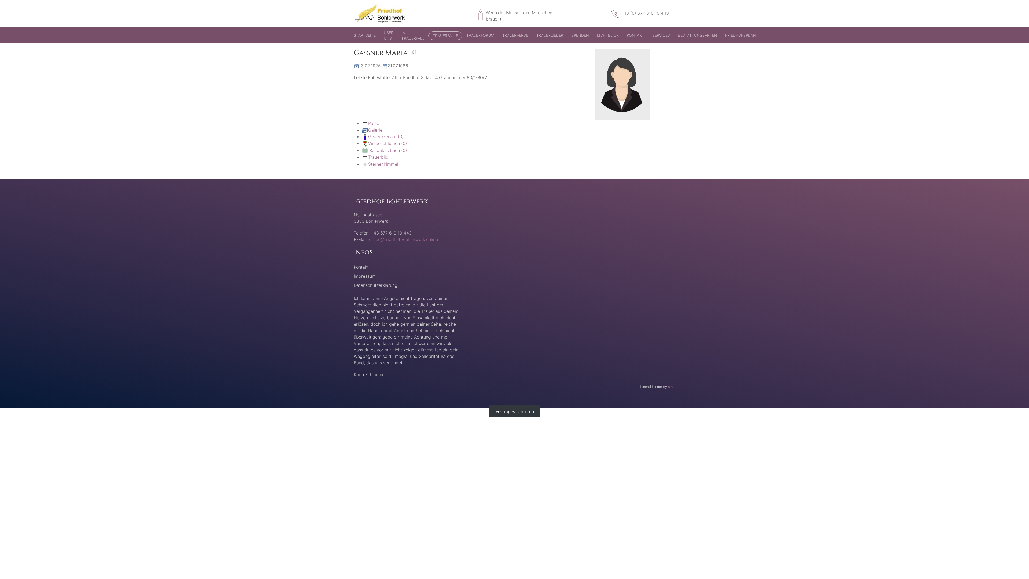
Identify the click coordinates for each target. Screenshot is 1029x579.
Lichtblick (608, 35)
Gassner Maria (381, 53)
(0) (386, 136)
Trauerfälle (445, 35)
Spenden (580, 35)
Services (661, 35)
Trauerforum (480, 35)
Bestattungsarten (697, 35)
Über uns (388, 35)
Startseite (365, 35)
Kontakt (635, 35)
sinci (671, 387)
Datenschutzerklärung (375, 285)
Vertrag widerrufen (514, 411)
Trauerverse (515, 35)
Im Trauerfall (412, 35)
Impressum (365, 276)
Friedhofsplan (740, 35)
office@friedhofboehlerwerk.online (403, 239)
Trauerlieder (549, 35)
